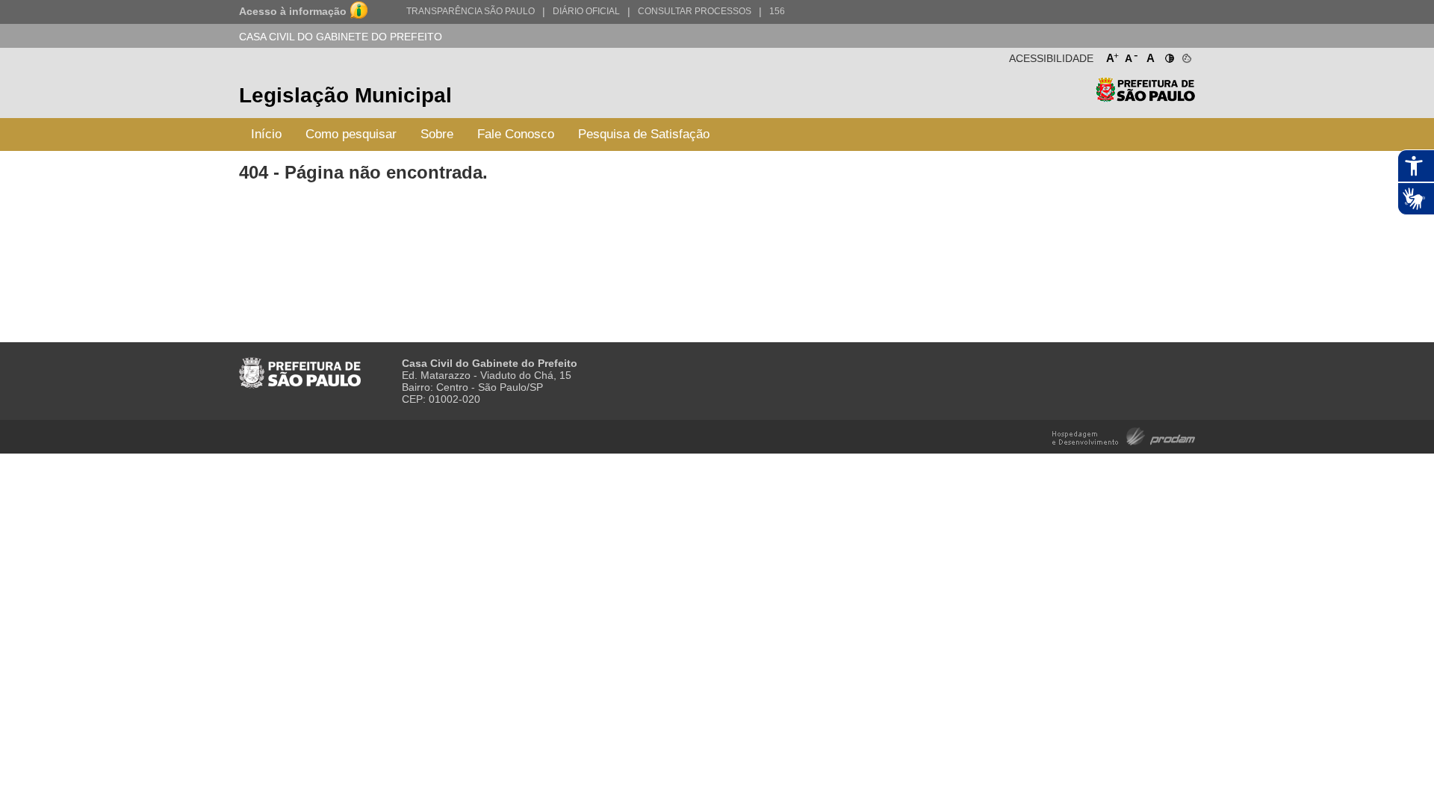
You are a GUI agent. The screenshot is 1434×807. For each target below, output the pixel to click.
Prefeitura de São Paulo (1145, 97)
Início (266, 134)
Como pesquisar (351, 134)
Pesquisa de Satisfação (644, 134)
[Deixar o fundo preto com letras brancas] (1168, 55)
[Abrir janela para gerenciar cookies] (1185, 55)
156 (777, 11)
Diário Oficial (586, 11)
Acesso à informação (293, 11)
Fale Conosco (515, 134)
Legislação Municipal (345, 95)
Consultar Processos (694, 11)
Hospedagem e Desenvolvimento (1123, 435)
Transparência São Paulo (470, 11)
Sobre (436, 134)
